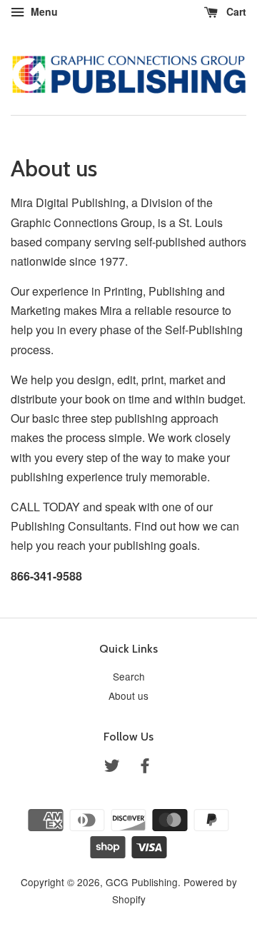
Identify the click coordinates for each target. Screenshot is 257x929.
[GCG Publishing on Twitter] (112, 767)
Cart (234, 11)
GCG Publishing (142, 882)
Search (129, 676)
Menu (43, 11)
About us (128, 695)
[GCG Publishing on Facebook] (145, 767)
